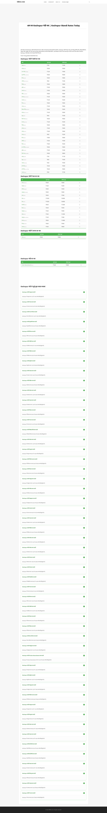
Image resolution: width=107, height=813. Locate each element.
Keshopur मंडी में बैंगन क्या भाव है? (28, 331)
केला (22, 182)
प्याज (22, 106)
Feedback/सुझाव (65, 2)
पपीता (23, 189)
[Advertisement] (53, 12)
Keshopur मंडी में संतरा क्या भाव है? (29, 724)
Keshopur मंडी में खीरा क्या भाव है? (29, 380)
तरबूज (23, 186)
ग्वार (22, 237)
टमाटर (23, 90)
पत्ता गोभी (23, 71)
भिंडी (22, 84)
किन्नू (23, 223)
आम (22, 195)
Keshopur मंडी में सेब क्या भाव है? (28, 557)
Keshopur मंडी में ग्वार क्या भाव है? (28, 793)
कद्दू (22, 115)
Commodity (51, 2)
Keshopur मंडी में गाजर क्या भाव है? (29, 302)
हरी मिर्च (23, 169)
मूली (22, 87)
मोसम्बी (23, 204)
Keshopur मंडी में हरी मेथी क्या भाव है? (29, 744)
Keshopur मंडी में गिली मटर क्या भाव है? (29, 459)
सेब (22, 198)
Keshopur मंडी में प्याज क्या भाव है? (29, 419)
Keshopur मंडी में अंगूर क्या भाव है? (29, 665)
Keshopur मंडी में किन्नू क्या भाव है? (29, 773)
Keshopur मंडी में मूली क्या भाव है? (28, 361)
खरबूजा (23, 192)
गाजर (23, 68)
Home (45, 2)
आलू (22, 65)
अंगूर (22, 214)
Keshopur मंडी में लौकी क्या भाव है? (29, 341)
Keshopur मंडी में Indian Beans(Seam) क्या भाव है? (33, 655)
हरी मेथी (23, 166)
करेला (23, 96)
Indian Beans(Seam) (26, 265)
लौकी (23, 81)
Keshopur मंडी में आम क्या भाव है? (28, 508)
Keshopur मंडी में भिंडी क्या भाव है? (29, 351)
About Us (58, 2)
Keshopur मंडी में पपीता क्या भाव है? (29, 488)
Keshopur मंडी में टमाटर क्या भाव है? (29, 370)
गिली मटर (23, 118)
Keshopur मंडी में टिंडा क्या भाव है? (29, 410)
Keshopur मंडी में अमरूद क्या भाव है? (29, 783)
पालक (23, 100)
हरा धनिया (23, 147)
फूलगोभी (23, 74)
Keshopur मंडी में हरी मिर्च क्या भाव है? (29, 753)
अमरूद (23, 226)
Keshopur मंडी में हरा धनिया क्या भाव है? (30, 636)
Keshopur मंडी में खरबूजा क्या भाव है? (29, 498)
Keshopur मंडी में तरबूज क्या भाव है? (29, 478)
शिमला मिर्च (24, 109)
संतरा (23, 220)
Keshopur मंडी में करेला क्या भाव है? (29, 390)
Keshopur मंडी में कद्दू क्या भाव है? (28, 449)
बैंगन (22, 78)
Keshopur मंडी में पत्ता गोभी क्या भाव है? (29, 311)
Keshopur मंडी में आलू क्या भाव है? (28, 292)
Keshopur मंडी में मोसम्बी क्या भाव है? (29, 577)
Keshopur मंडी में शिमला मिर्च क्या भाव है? (30, 429)
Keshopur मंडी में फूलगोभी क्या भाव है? (29, 321)
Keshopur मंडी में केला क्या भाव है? (29, 469)
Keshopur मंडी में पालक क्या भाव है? (29, 400)
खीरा (22, 93)
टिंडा (22, 103)
